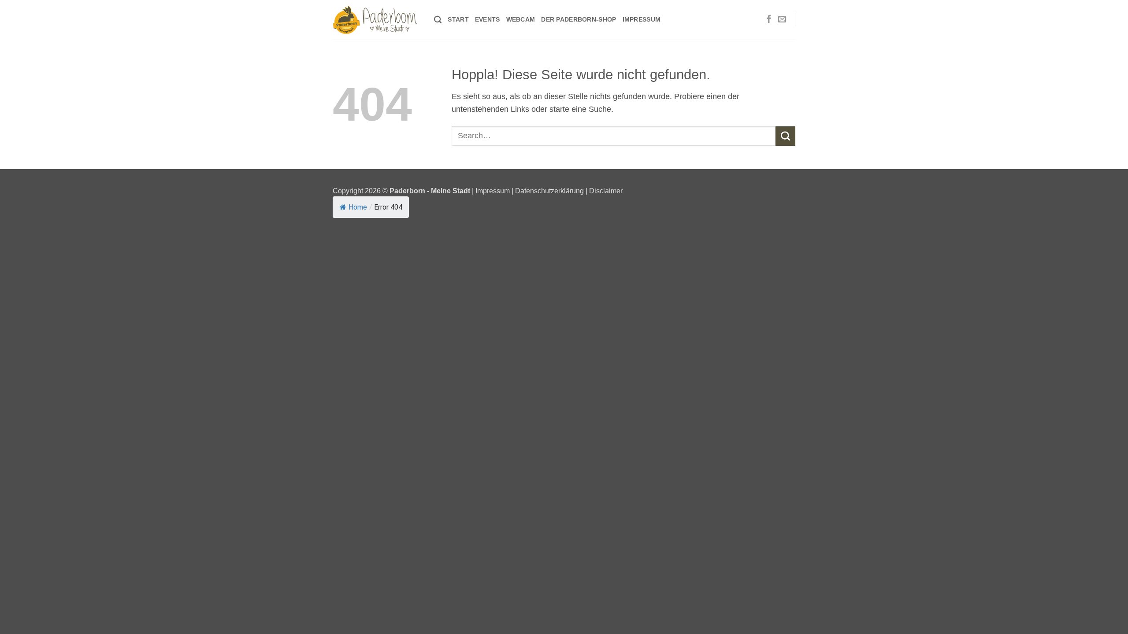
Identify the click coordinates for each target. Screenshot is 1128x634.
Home (358, 207)
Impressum (642, 19)
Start (458, 19)
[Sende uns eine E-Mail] (782, 19)
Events (487, 19)
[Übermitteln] (785, 136)
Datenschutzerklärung (549, 191)
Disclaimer (606, 191)
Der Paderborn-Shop (578, 19)
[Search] (438, 20)
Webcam (520, 19)
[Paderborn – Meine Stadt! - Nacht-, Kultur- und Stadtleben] (377, 19)
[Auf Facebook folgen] (769, 19)
